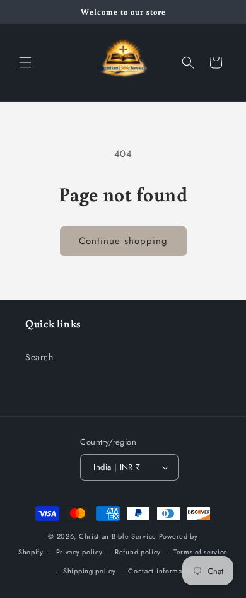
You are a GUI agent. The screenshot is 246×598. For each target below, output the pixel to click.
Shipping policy (89, 571)
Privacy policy (79, 552)
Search (39, 357)
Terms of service (200, 552)
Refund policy (138, 552)
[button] (25, 62)
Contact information (161, 571)
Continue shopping (123, 241)
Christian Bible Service (117, 536)
